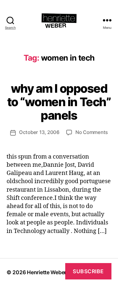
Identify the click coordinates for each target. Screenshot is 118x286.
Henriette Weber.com (52, 272)
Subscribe (88, 271)
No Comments (91, 132)
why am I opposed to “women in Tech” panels (59, 102)
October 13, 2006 (39, 132)
